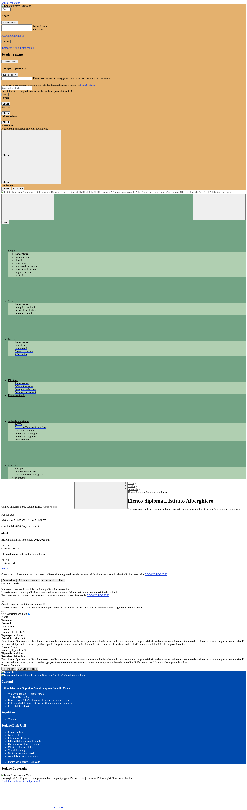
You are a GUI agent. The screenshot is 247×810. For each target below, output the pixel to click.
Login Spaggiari (87, 85)
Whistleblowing (16, 750)
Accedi (6, 9)
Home (131, 483)
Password (38, 29)
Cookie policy (15, 731)
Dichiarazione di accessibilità (23, 744)
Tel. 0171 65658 (21, 696)
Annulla (6, 188)
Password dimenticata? (13, 35)
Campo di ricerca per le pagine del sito (21, 506)
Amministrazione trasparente (23, 756)
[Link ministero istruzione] (16, 5)
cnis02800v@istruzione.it (42, 699)
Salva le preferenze (27, 669)
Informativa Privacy (18, 738)
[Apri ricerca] (219, 207)
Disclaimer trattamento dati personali (20, 781)
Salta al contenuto (10, 2)
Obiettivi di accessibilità (20, 747)
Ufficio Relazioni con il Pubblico (25, 741)
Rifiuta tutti (29, 580)
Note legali (14, 735)
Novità (131, 486)
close (5, 222)
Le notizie (133, 489)
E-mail (36, 78)
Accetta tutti (52, 580)
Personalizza (9, 580)
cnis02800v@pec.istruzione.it (43, 703)
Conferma (18, 188)
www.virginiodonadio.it (14, 613)
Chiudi (6, 104)
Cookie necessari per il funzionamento (22, 604)
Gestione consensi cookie (21, 753)
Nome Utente (40, 26)
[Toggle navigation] (27, 207)
